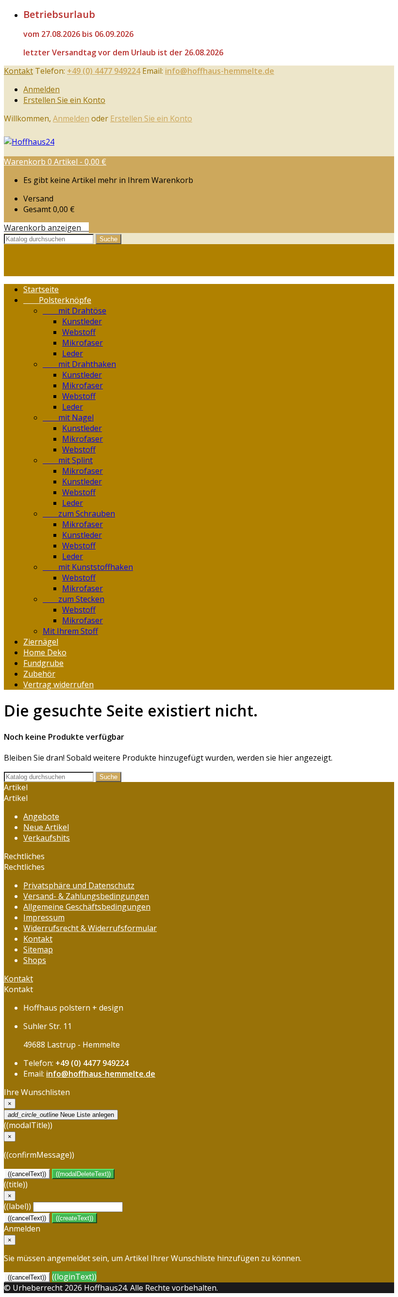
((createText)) (74, 1218)
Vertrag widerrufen (58, 684)
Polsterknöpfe (57, 300)
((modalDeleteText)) (83, 1174)
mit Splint (68, 460)
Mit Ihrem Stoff (70, 631)
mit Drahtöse (74, 310)
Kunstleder (82, 321)
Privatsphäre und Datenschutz (78, 885)
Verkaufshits (46, 837)
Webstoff (79, 332)
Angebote (41, 816)
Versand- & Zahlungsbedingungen (86, 896)
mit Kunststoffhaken (88, 567)
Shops (34, 960)
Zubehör (39, 673)
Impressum (44, 917)
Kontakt (18, 71)
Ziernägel (40, 641)
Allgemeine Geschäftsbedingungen (86, 906)
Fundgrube (43, 663)
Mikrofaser (82, 342)
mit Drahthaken (79, 364)
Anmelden (41, 89)
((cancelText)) (27, 1174)
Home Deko (44, 652)
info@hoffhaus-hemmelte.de (219, 71)
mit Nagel (68, 417)
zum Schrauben (79, 513)
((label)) (17, 1206)
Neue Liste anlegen (61, 1114)
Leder (72, 353)
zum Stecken (73, 599)
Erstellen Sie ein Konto (64, 100)
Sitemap (38, 949)
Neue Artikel (46, 827)
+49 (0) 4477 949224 (103, 71)
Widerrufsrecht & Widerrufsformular (90, 928)
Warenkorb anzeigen (46, 227)
